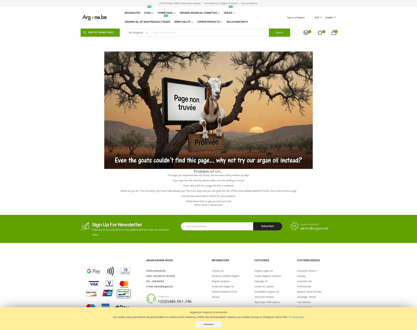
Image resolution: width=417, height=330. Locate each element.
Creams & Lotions (264, 286)
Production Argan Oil (223, 286)
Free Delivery (304, 302)
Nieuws (216, 296)
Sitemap (301, 276)
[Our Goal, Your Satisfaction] (94, 17)
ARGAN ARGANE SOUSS (224, 291)
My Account (216, 204)
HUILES (228, 11)
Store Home (200, 204)
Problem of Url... (208, 171)
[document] (208, 319)
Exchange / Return (306, 296)
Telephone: (163, 296)
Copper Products (208, 22)
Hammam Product (264, 296)
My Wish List (323, 32)
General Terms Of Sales (309, 291)
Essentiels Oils (304, 281)
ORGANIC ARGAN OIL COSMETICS (198, 13)
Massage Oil (260, 281)
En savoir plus (296, 317)
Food (147, 11)
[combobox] (207, 33)
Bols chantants (237, 22)
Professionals (304, 286)
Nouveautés (132, 13)
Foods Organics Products (267, 276)
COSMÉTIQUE (165, 13)
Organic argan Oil (263, 270)
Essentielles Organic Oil (266, 291)
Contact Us (217, 270)
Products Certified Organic (225, 276)
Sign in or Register (296, 17)
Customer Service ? (307, 270)
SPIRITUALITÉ (182, 22)
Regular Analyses (221, 281)
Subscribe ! (267, 226)
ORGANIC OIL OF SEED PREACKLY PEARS (147, 20)
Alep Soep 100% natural (267, 302)
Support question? (309, 224)
